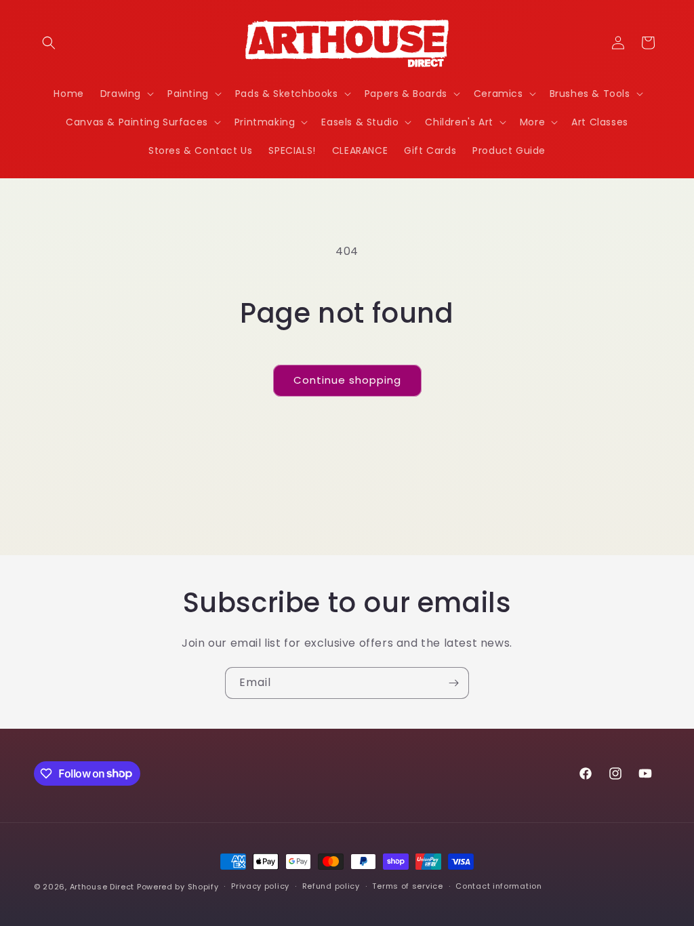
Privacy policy (260, 886)
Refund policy (331, 886)
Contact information (498, 886)
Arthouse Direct (102, 886)
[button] (49, 43)
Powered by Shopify (178, 886)
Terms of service (407, 886)
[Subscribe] (453, 683)
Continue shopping (347, 380)
